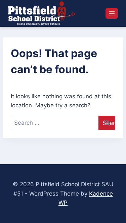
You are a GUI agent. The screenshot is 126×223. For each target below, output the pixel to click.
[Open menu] (112, 13)
